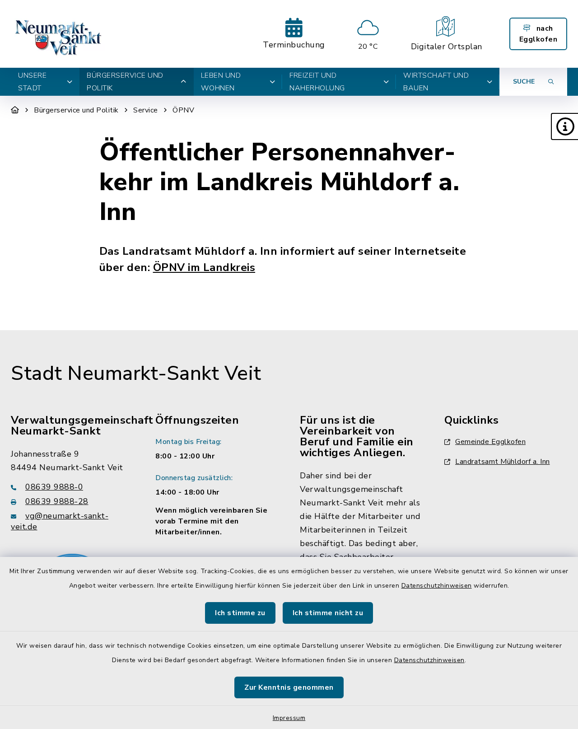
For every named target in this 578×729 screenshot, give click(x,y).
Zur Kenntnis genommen (289, 687)
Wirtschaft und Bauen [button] (436, 81)
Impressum (289, 718)
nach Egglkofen (538, 33)
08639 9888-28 (57, 501)
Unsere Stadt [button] (32, 81)
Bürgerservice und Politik (76, 110)
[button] (564, 126)
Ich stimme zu (240, 613)
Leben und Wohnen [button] (221, 81)
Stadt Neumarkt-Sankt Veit (136, 373)
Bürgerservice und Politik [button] (125, 81)
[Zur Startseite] (15, 110)
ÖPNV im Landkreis (204, 267)
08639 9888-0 (54, 486)
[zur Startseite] (59, 34)
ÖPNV (183, 110)
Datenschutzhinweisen (436, 585)
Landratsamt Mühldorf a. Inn (502, 462)
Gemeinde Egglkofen (490, 442)
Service (145, 110)
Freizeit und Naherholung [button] (317, 81)
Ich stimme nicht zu (328, 613)
